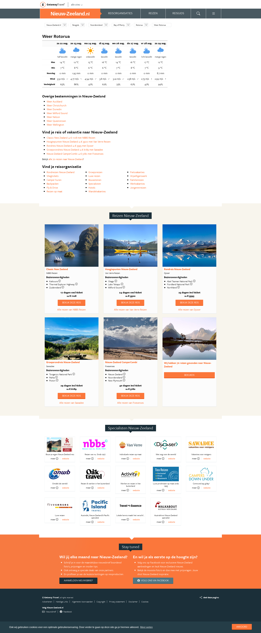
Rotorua (139, 24)
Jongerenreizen (138, 187)
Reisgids (75, 24)
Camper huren (54, 180)
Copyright (101, 601)
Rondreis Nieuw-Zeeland (177, 269)
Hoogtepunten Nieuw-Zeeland (121, 269)
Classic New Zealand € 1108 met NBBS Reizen (71, 137)
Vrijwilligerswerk (138, 176)
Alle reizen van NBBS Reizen (71, 309)
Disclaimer (133, 601)
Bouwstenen (95, 180)
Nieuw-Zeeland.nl (54, 24)
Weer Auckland (54, 101)
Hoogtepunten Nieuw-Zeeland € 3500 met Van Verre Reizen (79, 141)
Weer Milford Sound (57, 113)
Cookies (144, 601)
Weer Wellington (55, 124)
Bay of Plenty (119, 24)
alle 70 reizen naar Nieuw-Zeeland (66, 159)
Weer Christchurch (56, 105)
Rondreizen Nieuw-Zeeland (60, 172)
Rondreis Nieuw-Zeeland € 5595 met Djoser (70, 146)
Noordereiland (96, 24)
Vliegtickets (53, 176)
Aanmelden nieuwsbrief (78, 580)
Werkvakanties (137, 183)
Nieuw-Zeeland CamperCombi (121, 362)
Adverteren (47, 601)
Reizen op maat (54, 191)
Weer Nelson (53, 117)
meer (53, 458)
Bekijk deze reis (71, 302)
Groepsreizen (95, 172)
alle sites (75, 4)
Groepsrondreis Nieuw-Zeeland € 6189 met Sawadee (75, 149)
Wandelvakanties (97, 191)
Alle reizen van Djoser (189, 309)
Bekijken (189, 375)
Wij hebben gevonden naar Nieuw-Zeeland (187, 364)
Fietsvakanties (137, 172)
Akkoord (241, 626)
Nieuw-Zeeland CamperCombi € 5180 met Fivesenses (75, 154)
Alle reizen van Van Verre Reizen (130, 309)
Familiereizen (137, 180)
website (65, 458)
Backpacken (53, 183)
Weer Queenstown (56, 121)
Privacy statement (117, 601)
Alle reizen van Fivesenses (130, 402)
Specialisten (95, 183)
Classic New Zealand (57, 269)
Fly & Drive (52, 187)
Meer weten (146, 627)
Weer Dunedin (54, 109)
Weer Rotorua (160, 24)
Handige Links (62, 601)
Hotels (92, 187)
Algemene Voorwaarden (82, 601)
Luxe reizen (94, 176)
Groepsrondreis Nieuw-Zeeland (63, 362)
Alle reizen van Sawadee (71, 402)
